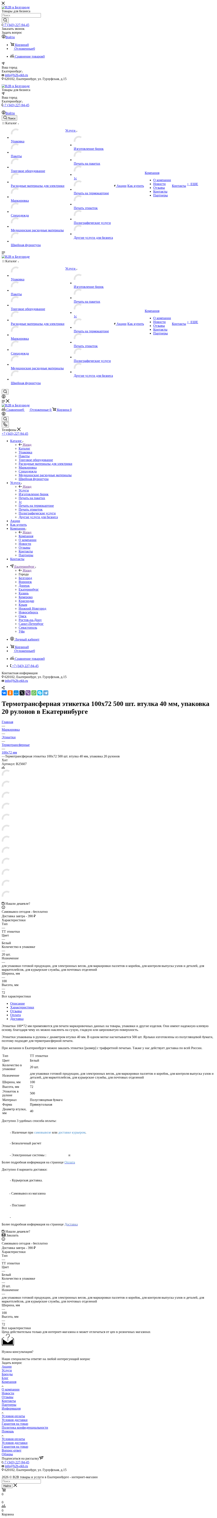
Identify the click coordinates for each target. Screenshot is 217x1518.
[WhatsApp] (33, 692)
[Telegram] (45, 692)
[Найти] (5, 20)
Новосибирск (28, 612)
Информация (11, 1408)
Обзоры (7, 1454)
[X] (22, 692)
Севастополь (28, 627)
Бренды (7, 1374)
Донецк (24, 585)
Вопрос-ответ (11, 1450)
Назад (27, 444)
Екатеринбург (29, 589)
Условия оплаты (13, 1416)
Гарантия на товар (15, 1423)
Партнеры (9, 1404)
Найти (7, 1486)
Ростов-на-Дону (30, 620)
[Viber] (28, 692)
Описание (17, 1003)
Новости (8, 1393)
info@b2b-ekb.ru (16, 75)
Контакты (9, 1401)
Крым (23, 604)
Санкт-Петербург (31, 624)
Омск (22, 616)
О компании (10, 1389)
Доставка (17, 1019)
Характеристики (22, 1007)
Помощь (8, 1431)
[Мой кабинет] (4, 397)
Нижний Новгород (32, 608)
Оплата (15, 1015)
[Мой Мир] (16, 692)
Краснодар (26, 601)
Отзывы (16, 1011)
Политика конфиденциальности (25, 1427)
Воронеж (25, 582)
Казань (24, 593)
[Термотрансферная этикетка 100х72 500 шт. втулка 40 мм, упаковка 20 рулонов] (7, 778)
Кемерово (26, 597)
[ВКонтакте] (4, 692)
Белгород (25, 578)
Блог (5, 1378)
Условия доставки (15, 1420)
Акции (7, 1366)
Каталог (24, 448)
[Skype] (39, 692)
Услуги (24, 490)
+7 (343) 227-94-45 (16, 25)
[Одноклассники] (10, 692)
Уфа (22, 631)
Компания (26, 536)
